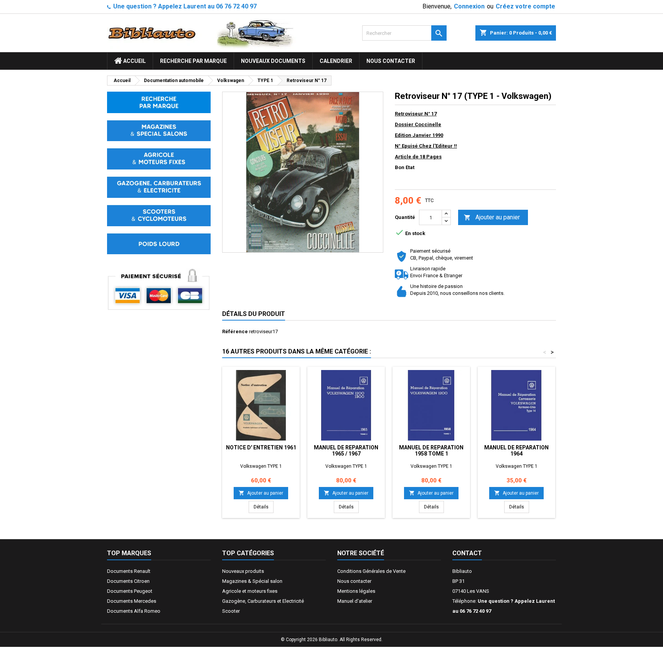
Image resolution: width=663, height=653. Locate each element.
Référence (235, 331)
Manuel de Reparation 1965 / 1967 (346, 450)
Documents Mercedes (131, 601)
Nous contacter (390, 61)
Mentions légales (356, 591)
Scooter (231, 611)
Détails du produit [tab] (253, 313)
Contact (467, 553)
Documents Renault (128, 571)
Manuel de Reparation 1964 (516, 450)
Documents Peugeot (129, 591)
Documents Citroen (128, 581)
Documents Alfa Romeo (133, 611)
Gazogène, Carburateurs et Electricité (263, 601)
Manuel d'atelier (354, 601)
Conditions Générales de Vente (371, 571)
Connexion (469, 6)
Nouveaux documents (273, 61)
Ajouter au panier (492, 217)
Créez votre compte (525, 6)
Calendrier (336, 61)
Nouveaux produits (243, 571)
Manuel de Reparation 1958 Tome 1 (431, 450)
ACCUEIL (134, 61)
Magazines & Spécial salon (252, 581)
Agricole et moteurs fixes (249, 591)
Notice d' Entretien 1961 (261, 447)
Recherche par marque (193, 61)
